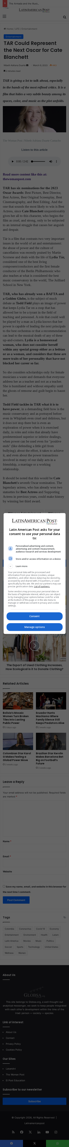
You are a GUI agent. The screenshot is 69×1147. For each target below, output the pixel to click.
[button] (34, 566)
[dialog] (35, 573)
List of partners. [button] (42, 586)
